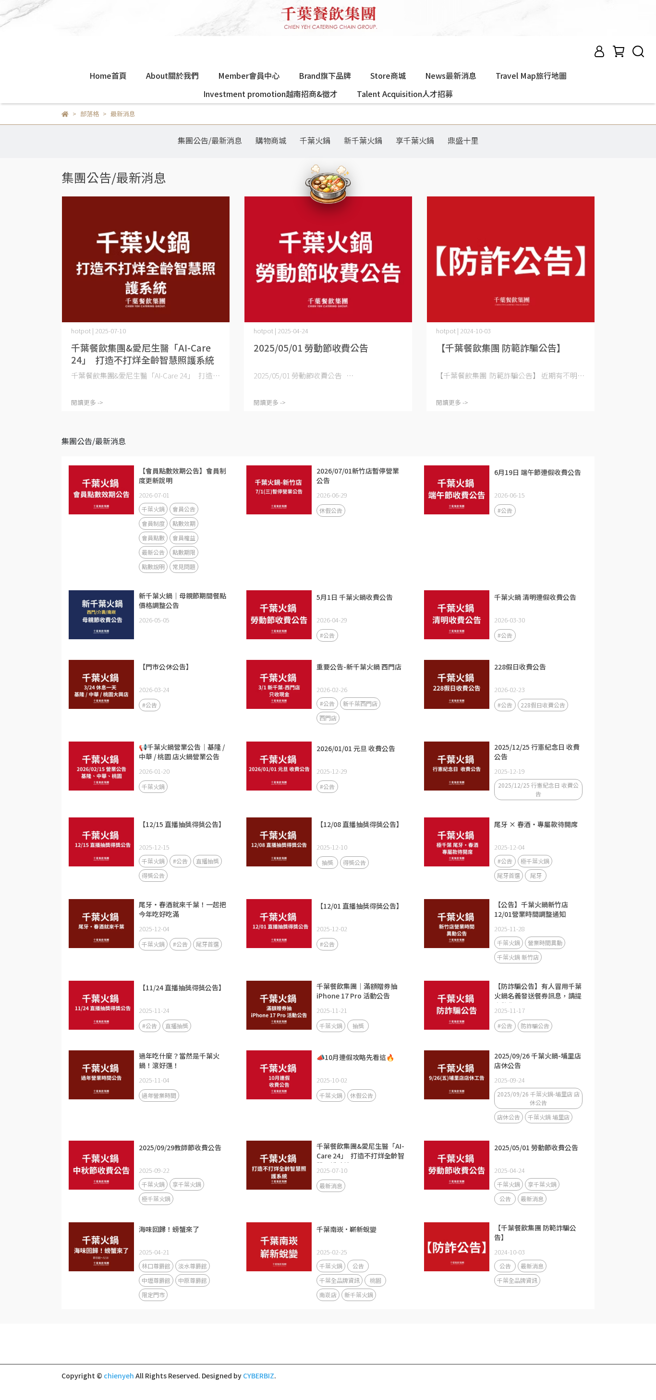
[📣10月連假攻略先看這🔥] (279, 1074)
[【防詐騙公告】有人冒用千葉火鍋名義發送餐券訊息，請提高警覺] (456, 1005)
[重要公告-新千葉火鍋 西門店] (279, 684)
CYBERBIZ (258, 1375)
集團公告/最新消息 (210, 140)
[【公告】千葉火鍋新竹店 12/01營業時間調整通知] (456, 923)
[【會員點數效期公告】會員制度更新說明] (101, 489)
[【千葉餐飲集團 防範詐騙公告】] (510, 259)
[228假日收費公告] (456, 684)
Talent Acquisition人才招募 (405, 93)
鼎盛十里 (463, 140)
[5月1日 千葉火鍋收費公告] (279, 614)
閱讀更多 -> (87, 402)
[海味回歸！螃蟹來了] (101, 1246)
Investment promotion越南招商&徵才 (270, 93)
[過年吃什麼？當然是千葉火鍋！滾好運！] (101, 1074)
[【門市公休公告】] (101, 684)
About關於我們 (172, 75)
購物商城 (270, 140)
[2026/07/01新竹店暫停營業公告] (279, 489)
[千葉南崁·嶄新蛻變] (279, 1246)
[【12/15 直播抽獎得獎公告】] (101, 842)
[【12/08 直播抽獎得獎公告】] (279, 842)
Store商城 (388, 75)
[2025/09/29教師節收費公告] (101, 1165)
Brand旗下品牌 (325, 75)
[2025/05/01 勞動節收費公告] (328, 259)
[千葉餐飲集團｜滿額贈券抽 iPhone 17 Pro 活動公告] (279, 1005)
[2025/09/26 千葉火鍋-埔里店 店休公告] (456, 1074)
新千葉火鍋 (363, 140)
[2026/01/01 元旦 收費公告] (279, 766)
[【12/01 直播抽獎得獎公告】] (279, 923)
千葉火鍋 (315, 140)
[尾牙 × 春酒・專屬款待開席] (456, 842)
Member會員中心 (248, 75)
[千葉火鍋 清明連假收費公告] (456, 614)
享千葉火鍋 (415, 140)
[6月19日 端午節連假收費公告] (456, 489)
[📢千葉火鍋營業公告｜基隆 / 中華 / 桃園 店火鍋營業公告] (101, 766)
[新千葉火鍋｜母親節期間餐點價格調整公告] (101, 614)
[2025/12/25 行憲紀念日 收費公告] (456, 766)
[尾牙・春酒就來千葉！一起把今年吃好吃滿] (101, 923)
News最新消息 (450, 75)
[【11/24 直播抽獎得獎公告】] (101, 1005)
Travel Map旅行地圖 (531, 75)
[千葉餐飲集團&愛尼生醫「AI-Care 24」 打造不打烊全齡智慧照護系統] (145, 259)
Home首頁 (108, 75)
